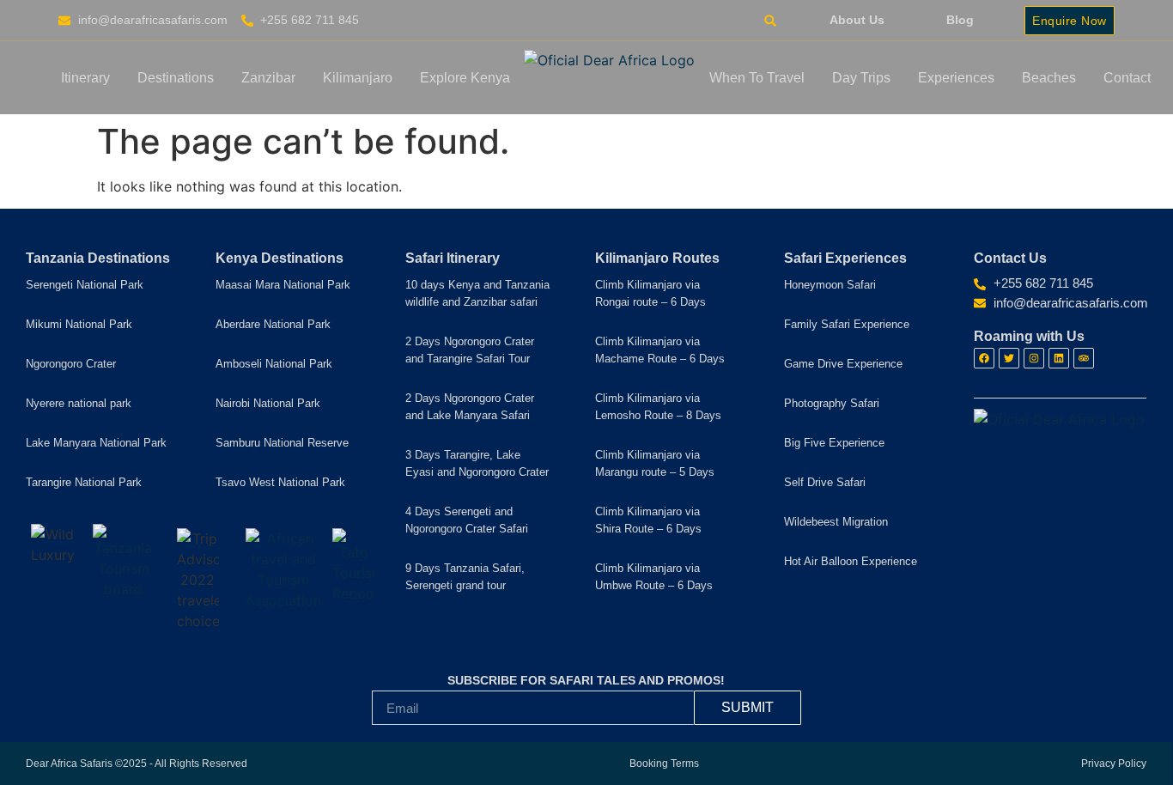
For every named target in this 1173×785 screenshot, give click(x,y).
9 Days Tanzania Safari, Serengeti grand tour (465, 577)
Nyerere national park (78, 403)
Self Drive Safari (825, 482)
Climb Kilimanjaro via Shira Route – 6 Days (648, 520)
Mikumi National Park (79, 324)
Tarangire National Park (84, 482)
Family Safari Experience (846, 324)
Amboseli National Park (274, 363)
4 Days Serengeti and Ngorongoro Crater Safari (466, 520)
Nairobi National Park (268, 403)
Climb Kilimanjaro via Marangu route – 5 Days (654, 463)
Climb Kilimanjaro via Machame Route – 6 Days (660, 350)
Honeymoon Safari (830, 284)
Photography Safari (831, 403)
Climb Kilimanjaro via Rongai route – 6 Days (650, 293)
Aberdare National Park (273, 324)
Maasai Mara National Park (283, 284)
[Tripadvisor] (1083, 358)
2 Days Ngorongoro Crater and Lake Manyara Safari (469, 407)
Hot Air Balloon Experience (850, 561)
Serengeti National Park (84, 284)
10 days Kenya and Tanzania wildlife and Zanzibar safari (477, 293)
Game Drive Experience (843, 363)
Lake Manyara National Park (96, 442)
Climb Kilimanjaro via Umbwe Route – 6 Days (654, 577)
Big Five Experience (834, 442)
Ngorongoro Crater (71, 363)
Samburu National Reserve (282, 442)
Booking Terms (664, 764)
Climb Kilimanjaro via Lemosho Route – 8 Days (658, 407)
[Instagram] (1034, 358)
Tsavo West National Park (280, 482)
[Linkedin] (1058, 358)
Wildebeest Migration (836, 521)
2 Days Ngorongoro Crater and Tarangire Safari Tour (469, 350)
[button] (770, 21)
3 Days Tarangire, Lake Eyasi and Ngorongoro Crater (477, 463)
